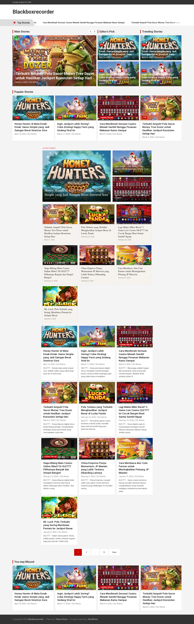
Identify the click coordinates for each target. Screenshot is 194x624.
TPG (17, 69)
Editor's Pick (107, 31)
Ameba (85, 401)
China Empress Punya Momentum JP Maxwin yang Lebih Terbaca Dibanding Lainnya (95, 272)
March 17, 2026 (105, 83)
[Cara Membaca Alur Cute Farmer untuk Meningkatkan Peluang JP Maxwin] (135, 449)
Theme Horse (61, 619)
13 (104, 552)
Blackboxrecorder (33, 12)
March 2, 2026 (21, 82)
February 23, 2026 (88, 417)
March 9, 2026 (105, 134)
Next (114, 552)
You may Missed (24, 561)
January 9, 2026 (50, 532)
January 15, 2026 (126, 476)
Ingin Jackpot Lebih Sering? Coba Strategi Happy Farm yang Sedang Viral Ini (117, 77)
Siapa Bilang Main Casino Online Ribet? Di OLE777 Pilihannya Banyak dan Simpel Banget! (58, 272)
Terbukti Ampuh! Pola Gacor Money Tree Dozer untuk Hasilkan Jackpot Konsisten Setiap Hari (150, 22)
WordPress (93, 619)
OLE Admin (33, 82)
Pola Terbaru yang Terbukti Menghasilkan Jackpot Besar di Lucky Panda (96, 230)
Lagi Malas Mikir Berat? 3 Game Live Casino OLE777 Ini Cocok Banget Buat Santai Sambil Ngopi (133, 232)
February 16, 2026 (126, 420)
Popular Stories (23, 91)
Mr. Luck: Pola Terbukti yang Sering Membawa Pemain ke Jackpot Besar (58, 312)
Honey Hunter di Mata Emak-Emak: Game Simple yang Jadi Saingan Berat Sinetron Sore (116, 51)
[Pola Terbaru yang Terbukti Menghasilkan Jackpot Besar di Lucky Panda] (97, 392)
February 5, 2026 (88, 476)
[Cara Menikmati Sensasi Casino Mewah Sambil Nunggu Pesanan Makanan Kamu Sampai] (135, 336)
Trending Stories (152, 31)
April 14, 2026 (104, 57)
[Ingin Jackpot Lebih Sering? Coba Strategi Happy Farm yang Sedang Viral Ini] (97, 336)
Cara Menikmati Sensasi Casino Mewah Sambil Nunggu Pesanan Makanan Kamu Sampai (59, 22)
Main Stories (22, 31)
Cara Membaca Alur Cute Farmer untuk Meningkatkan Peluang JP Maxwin (131, 271)
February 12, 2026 (50, 476)
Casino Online (106, 118)
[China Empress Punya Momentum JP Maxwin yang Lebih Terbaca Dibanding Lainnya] (97, 449)
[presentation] (91, 31)
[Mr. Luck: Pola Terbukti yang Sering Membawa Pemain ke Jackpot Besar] (59, 507)
